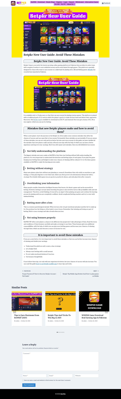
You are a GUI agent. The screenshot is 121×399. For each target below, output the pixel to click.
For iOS (57, 4)
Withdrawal (80, 2)
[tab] (57, 332)
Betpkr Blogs (50, 2)
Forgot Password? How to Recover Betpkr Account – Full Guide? (39, 273)
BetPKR (33, 2)
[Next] (106, 311)
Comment (26, 353)
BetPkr (63, 394)
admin (17, 321)
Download (41, 2)
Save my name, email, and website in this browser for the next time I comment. (47, 380)
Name (25, 376)
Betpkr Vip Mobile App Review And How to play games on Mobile (81, 273)
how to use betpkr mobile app (46, 264)
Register (59, 2)
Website (78, 376)
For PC (63, 4)
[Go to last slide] (14, 311)
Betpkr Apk (37, 120)
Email (51, 376)
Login (65, 2)
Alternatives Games (91, 2)
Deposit (71, 2)
